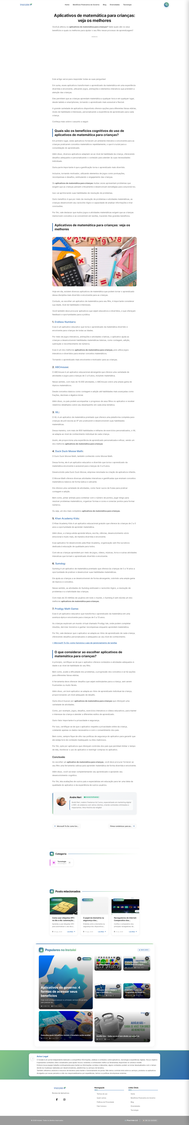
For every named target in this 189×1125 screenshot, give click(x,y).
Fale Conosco (101, 1106)
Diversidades (115, 5)
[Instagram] (64, 1099)
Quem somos (101, 1098)
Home (67, 5)
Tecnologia (127, 5)
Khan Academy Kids (66, 518)
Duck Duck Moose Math (69, 451)
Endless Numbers (65, 321)
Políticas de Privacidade (105, 1102)
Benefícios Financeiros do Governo (86, 5)
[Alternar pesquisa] (166, 4)
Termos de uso (102, 1094)
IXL (57, 412)
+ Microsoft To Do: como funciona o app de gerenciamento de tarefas (84, 643)
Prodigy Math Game (66, 608)
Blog (104, 5)
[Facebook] (57, 1099)
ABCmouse (61, 367)
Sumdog (60, 563)
